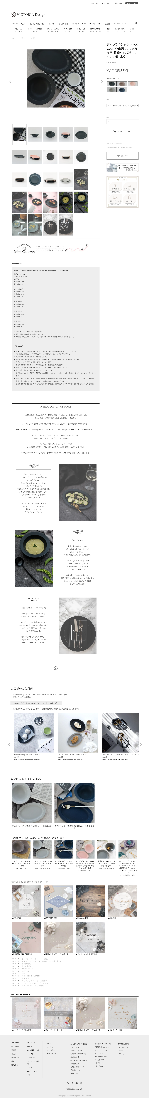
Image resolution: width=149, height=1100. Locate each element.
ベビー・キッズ (120, 31)
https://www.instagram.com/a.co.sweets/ (116, 759)
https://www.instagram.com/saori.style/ (27, 759)
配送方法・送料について (78, 1054)
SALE (84, 24)
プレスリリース (99, 1053)
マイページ (50, 1047)
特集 (13, 1061)
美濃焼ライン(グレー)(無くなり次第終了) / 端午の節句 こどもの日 (106, 863)
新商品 (13, 1050)
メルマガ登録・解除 (101, 1056)
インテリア (81, 31)
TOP (14, 38)
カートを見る (51, 1050)
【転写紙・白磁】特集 (36, 24)
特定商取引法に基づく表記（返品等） (120, 147)
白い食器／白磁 (53, 31)
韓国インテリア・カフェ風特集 (35, 981)
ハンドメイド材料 (96, 31)
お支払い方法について (78, 1050)
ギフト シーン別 (29, 961)
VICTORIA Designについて (103, 1047)
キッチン (68, 31)
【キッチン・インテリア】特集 (57, 24)
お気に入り (124, 156)
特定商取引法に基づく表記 (103, 1044)
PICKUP (15, 24)
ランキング (75, 24)
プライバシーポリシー (102, 1050)
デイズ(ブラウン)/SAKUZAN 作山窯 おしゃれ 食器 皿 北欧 (21, 863)
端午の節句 (26, 966)
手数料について (75, 1070)
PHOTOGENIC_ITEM (31, 976)
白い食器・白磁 (33, 1050)
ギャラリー (122, 1054)
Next (103, 82)
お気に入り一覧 (51, 1053)
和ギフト (25, 978)
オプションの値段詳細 (114, 144)
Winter (25, 971)
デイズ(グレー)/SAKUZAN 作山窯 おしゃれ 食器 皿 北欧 (42, 863)
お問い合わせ (99, 1066)
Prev (11, 82)
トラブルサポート (100, 1063)
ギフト (132, 31)
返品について (75, 1057)
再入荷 (23, 24)
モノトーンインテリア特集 (33, 986)
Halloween (27, 969)
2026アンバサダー (96, 24)
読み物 (107, 24)
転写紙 (35, 31)
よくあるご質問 (99, 1060)
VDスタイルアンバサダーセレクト (36, 983)
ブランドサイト (123, 1047)
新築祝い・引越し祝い (51, 961)
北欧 (23, 974)
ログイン (49, 1044)
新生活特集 (26, 964)
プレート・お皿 (28, 38)
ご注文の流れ (75, 1047)
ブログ (121, 1050)
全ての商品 (18, 31)
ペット (109, 31)
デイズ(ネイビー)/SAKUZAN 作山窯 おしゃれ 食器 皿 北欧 (64, 863)
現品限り (14, 1065)
